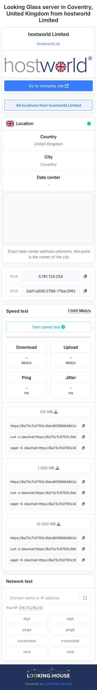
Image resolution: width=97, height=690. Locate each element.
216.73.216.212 (31, 608)
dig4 (26, 619)
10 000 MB (46, 523)
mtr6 (70, 652)
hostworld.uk (48, 43)
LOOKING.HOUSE (58, 684)
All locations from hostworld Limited (48, 105)
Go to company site (47, 85)
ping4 (26, 630)
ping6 (70, 630)
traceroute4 (27, 641)
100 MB (47, 411)
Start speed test (46, 327)
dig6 (70, 619)
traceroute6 (70, 641)
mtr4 (27, 652)
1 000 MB (47, 468)
